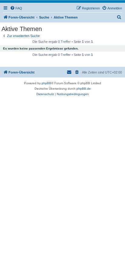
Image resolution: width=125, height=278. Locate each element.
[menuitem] (16, 8)
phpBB (46, 83)
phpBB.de (83, 88)
